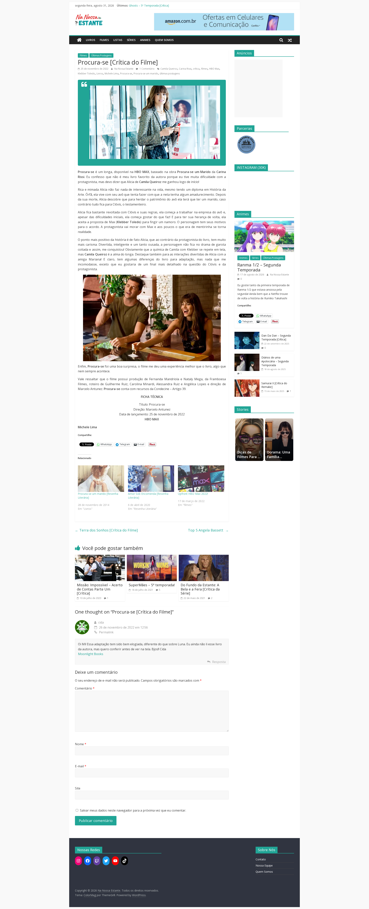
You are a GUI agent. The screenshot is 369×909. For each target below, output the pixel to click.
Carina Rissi (185, 68)
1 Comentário (147, 68)
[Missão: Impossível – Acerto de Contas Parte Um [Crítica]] (100, 557)
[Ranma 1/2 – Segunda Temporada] (264, 223)
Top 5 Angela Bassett (208, 530)
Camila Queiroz (168, 68)
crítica (196, 68)
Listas (117, 40)
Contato (261, 859)
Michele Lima (112, 73)
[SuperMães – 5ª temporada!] (152, 557)
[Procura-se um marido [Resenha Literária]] (101, 478)
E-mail (80, 766)
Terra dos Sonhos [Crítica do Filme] (106, 530)
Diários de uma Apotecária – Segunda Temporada (275, 361)
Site (77, 788)
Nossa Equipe (264, 865)
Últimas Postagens (101, 55)
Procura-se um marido (146, 73)
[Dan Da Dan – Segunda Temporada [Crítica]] (246, 334)
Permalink (106, 632)
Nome (80, 744)
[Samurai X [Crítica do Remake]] (246, 381)
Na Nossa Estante (124, 68)
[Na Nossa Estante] (79, 40)
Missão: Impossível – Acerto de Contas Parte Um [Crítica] (100, 589)
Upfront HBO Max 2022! (193, 494)
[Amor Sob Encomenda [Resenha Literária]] (151, 478)
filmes (204, 68)
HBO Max (214, 68)
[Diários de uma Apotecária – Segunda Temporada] (246, 356)
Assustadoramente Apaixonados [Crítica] (154, 5)
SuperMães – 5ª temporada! (152, 585)
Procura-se (126, 73)
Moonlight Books (90, 654)
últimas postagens (170, 73)
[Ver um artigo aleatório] (290, 40)
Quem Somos (164, 40)
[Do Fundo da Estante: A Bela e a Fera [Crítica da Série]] (204, 557)
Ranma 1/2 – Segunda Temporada (259, 267)
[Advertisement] (258, 88)
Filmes (104, 40)
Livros (90, 40)
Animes (145, 40)
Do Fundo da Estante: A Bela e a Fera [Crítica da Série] (200, 589)
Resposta (219, 662)
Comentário (85, 688)
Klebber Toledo (86, 73)
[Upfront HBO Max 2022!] (201, 478)
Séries (131, 40)
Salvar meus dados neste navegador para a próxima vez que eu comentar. (133, 810)
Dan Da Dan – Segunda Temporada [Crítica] (276, 337)
